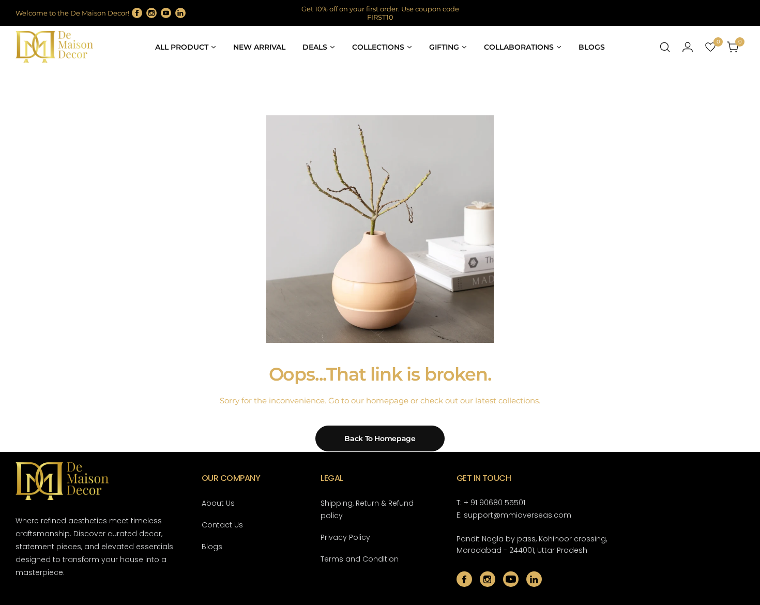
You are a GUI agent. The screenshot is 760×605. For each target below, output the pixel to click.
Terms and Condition (360, 559)
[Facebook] (137, 13)
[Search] (664, 47)
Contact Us (222, 525)
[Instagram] (151, 13)
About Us (218, 503)
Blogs (212, 546)
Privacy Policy (345, 537)
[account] (687, 47)
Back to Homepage (380, 438)
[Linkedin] (180, 13)
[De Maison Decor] (54, 47)
